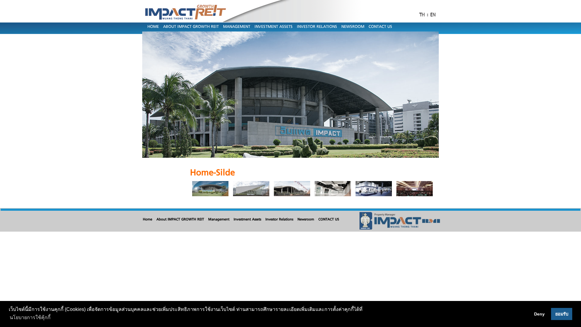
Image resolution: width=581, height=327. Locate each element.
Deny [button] (539, 314)
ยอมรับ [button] (561, 314)
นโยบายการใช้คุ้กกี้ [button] (30, 317)
